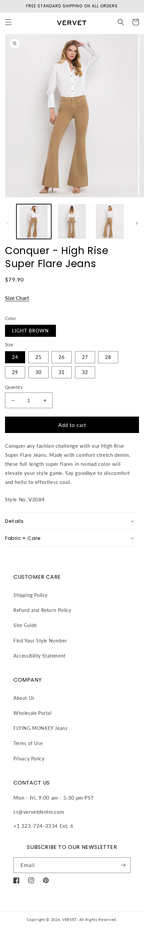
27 (85, 357)
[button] (8, 22)
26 (62, 357)
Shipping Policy (30, 595)
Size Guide (25, 625)
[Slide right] (136, 223)
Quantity (14, 387)
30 (38, 372)
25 (38, 357)
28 (108, 357)
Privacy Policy (28, 758)
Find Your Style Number (40, 640)
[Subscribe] (123, 865)
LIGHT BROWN (30, 330)
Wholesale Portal (32, 713)
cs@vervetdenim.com (38, 812)
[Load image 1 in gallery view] (33, 221)
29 (15, 372)
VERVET (69, 919)
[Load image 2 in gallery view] (72, 221)
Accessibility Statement (39, 656)
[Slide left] (7, 223)
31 (62, 372)
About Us (23, 698)
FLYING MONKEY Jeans (40, 728)
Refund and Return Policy (42, 610)
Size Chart (17, 298)
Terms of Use (28, 743)
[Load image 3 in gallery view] (109, 221)
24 (15, 357)
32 (85, 372)
